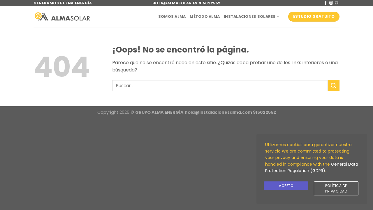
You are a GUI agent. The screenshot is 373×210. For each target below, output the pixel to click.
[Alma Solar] (62, 16)
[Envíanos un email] (336, 3)
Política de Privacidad (336, 188)
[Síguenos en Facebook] (325, 3)
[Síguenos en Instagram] (331, 3)
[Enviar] (333, 85)
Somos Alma (172, 16)
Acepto (286, 185)
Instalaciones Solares (249, 16)
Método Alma (205, 16)
